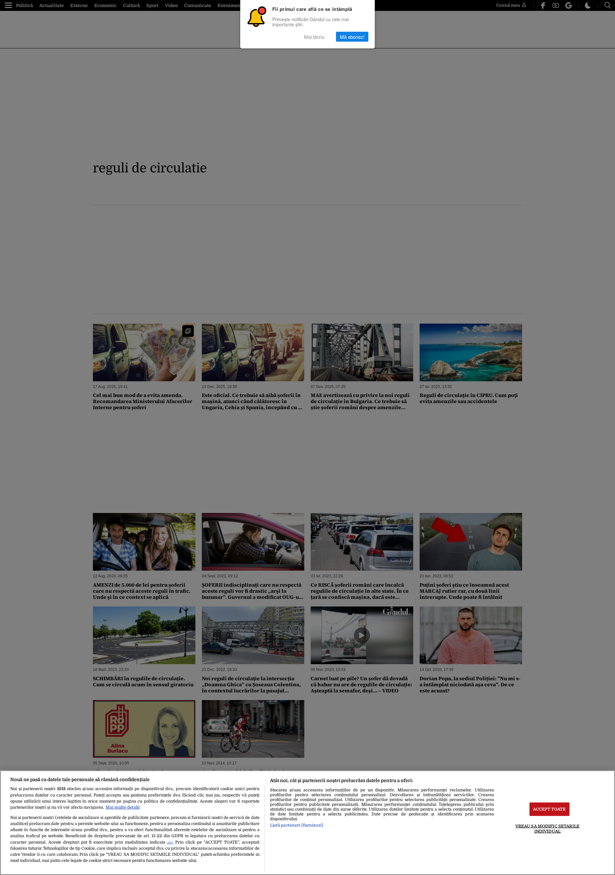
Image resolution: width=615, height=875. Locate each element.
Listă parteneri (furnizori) (296, 825)
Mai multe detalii (123, 807)
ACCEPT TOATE (549, 809)
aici (170, 842)
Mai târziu (314, 36)
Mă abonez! (352, 36)
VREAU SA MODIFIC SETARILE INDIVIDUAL (547, 828)
